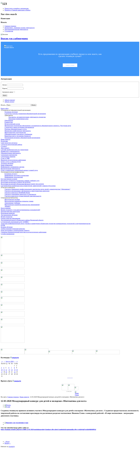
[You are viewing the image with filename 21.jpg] (16, 423)
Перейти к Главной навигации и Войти (17, 10)
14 (12, 370)
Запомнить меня (7, 92)
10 (2, 370)
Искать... (3, 105)
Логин (4, 85)
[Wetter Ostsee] (77, 395)
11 (4, 370)
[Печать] (8, 405)
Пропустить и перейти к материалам (16, 8)
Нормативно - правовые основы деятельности (20, 28)
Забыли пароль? (10, 100)
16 (17, 370)
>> (17, 361)
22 (15, 372)
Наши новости (24, 397)
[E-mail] (7, 407)
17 (2, 372)
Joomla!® (12, 446)
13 (9, 370)
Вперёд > (8, 443)
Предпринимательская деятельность (16, 29)
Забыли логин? (9, 101)
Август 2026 (10, 361)
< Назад (7, 441)
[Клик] (14, 358)
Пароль (4, 88)
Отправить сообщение (70, 65)
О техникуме (9, 31)
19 (6, 372)
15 (15, 370)
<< (2, 361)
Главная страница (10, 26)
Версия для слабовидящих (14, 38)
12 (6, 370)
